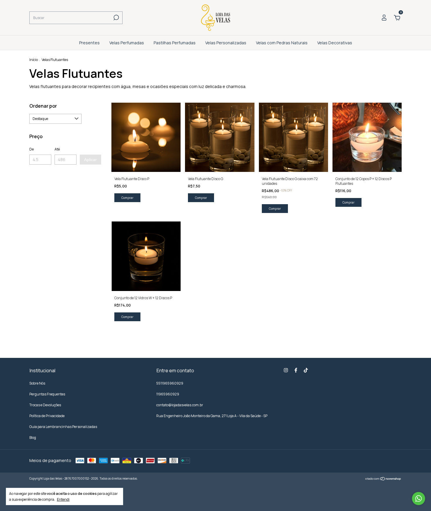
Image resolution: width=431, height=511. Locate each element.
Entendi (63, 499)
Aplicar (90, 159)
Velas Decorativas (334, 42)
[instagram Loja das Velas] (286, 370)
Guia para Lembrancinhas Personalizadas (63, 426)
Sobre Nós (37, 383)
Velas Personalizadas (225, 42)
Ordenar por (43, 106)
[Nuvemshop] (383, 479)
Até (57, 149)
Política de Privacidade (47, 415)
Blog (32, 437)
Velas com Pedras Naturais (282, 42)
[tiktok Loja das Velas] (305, 370)
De (31, 149)
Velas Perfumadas (126, 42)
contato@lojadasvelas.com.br (179, 404)
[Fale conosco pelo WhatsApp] (418, 498)
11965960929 (167, 394)
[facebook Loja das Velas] (295, 370)
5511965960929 (169, 383)
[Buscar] (115, 17)
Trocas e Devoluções (45, 404)
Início (33, 59)
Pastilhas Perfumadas (175, 42)
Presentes (89, 42)
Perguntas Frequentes (47, 394)
